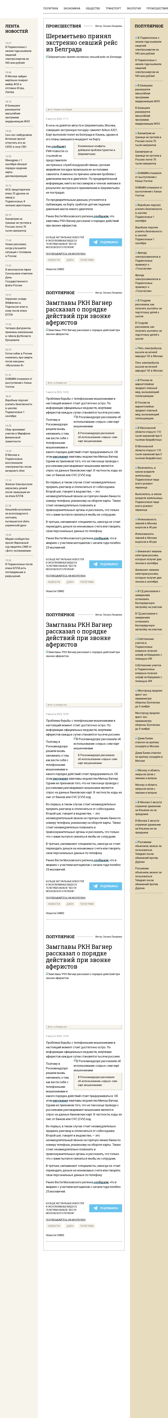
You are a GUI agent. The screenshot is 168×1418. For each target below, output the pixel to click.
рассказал (60, 456)
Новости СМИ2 (55, 269)
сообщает (58, 146)
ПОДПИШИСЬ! (109, 242)
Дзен (70, 260)
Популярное (60, 292)
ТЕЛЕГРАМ (87, 260)
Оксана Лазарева (112, 26)
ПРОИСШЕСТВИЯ (63, 26)
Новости (54, 260)
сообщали (100, 216)
